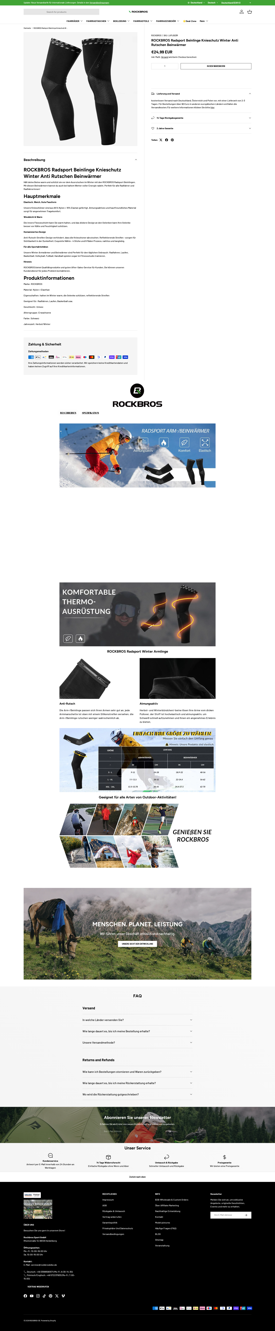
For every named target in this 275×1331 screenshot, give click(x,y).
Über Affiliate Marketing (167, 1205)
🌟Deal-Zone (189, 21)
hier (213, 107)
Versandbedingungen (99, 2)
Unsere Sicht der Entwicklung (137, 944)
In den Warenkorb (216, 66)
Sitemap (159, 1239)
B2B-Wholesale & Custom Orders (171, 1199)
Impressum (108, 1199)
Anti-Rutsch (67, 703)
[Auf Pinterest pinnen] (172, 140)
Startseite (27, 28)
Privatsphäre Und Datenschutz (117, 1228)
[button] (201, 75)
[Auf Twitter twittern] (161, 140)
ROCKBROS (156, 35)
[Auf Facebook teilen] (166, 140)
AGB (104, 1205)
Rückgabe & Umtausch (113, 1211)
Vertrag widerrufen (38, 1286)
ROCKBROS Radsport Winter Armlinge (137, 651)
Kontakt (159, 1216)
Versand (164, 57)
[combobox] (61, 12)
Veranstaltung (162, 1245)
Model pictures (162, 1222)
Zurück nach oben (137, 1177)
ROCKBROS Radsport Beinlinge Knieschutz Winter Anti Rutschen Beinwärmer (51, 28)
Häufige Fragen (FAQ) (165, 1228)
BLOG (158, 1234)
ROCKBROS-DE (35, 1321)
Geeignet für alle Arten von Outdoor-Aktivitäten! (137, 797)
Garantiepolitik (109, 1222)
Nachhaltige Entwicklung (167, 1211)
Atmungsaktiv (149, 703)
